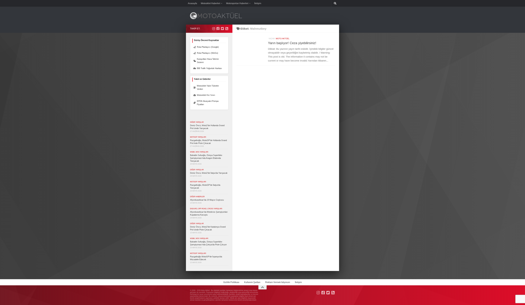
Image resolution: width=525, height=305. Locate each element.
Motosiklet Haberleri (210, 3)
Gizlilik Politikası (231, 282)
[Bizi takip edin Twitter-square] (222, 28)
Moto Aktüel (282, 38)
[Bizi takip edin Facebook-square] (218, 28)
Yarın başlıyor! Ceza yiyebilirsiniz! (292, 43)
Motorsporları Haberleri (237, 3)
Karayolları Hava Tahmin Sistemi (208, 60)
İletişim (257, 3)
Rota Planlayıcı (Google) (208, 47)
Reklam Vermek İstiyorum (277, 282)
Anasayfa (192, 3)
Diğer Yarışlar (197, 122)
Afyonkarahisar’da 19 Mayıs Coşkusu (207, 200)
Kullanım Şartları (252, 282)
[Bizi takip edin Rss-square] (226, 28)
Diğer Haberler (197, 197)
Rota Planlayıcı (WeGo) (207, 53)
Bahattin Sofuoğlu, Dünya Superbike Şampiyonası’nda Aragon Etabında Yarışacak (206, 158)
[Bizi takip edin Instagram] (213, 28)
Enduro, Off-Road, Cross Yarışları (206, 209)
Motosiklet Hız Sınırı (206, 95)
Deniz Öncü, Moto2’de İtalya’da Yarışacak (209, 173)
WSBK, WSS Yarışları (199, 152)
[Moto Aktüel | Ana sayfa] (216, 15)
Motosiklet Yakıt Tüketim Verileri (208, 87)
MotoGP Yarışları (198, 137)
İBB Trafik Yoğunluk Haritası (209, 68)
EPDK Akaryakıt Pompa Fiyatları (207, 102)
